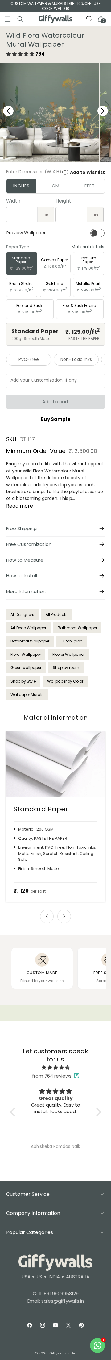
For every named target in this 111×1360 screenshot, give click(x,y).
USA (26, 1276)
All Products (57, 614)
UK (40, 1276)
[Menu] (7, 19)
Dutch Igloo (71, 641)
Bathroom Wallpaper (77, 627)
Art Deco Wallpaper (28, 627)
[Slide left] (47, 916)
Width (13, 200)
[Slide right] (64, 916)
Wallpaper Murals (26, 694)
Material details (88, 246)
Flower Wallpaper (68, 654)
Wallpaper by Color (65, 681)
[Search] (20, 19)
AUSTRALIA (77, 1276)
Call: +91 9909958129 (56, 1293)
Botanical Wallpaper (29, 641)
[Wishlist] (89, 19)
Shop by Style (23, 681)
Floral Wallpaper (25, 654)
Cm (56, 186)
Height (63, 200)
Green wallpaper (25, 667)
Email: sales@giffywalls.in (55, 1301)
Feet (89, 186)
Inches (21, 186)
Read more (19, 505)
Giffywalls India (62, 1353)
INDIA (54, 1276)
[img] (55, 1067)
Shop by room (66, 667)
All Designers (22, 614)
